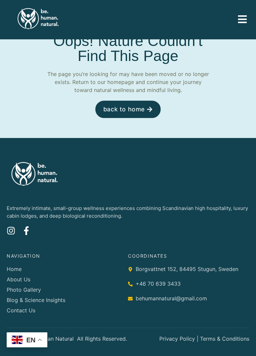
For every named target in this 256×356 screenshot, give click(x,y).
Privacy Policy (177, 338)
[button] (242, 19)
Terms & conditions (224, 338)
